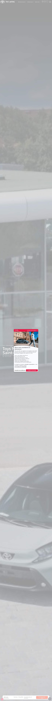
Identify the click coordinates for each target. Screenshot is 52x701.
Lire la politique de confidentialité (20, 366)
